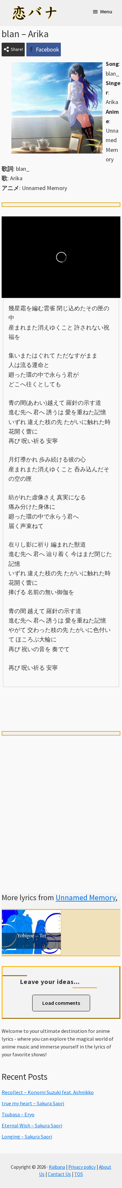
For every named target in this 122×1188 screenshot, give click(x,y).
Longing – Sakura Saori (27, 1136)
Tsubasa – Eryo (18, 1114)
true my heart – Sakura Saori (33, 1103)
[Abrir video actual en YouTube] (61, 257)
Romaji (61, 698)
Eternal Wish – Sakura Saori (32, 1125)
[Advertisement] (61, 806)
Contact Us (59, 1174)
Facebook (47, 49)
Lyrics (25, 698)
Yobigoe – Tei (31, 936)
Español (97, 698)
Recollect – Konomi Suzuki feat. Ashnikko (48, 1092)
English (61, 710)
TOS (78, 1174)
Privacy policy (82, 1167)
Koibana (57, 1167)
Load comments (61, 1003)
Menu (106, 11)
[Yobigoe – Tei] (31, 914)
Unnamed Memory (85, 897)
